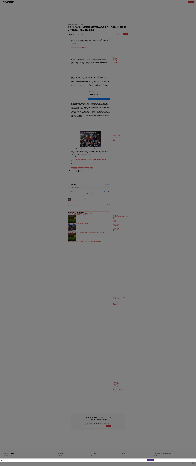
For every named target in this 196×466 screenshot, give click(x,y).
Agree (150, 460)
